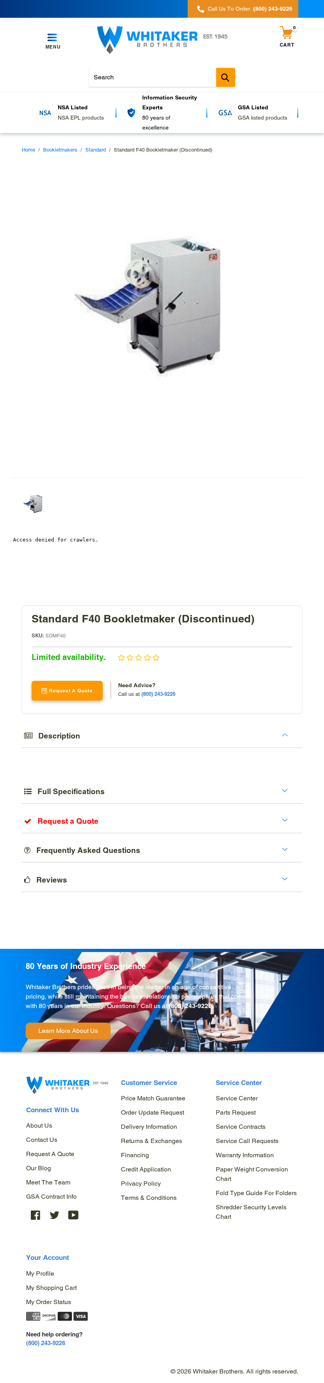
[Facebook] (35, 1215)
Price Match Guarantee (153, 1098)
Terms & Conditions (149, 1197)
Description (56, 735)
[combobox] (162, 77)
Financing (135, 1155)
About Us (39, 1125)
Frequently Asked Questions (85, 850)
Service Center (237, 1098)
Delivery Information (149, 1126)
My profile (40, 1273)
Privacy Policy (141, 1183)
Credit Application (146, 1169)
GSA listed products (262, 117)
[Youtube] (73, 1215)
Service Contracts (241, 1126)
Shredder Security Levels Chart (251, 1211)
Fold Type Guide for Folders (256, 1193)
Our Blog (38, 1168)
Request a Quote (50, 1154)
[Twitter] (54, 1215)
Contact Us (41, 1139)
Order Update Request (152, 1112)
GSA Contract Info (51, 1196)
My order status (48, 1302)
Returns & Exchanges (151, 1141)
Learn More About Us (68, 1030)
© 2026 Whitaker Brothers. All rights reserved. (234, 1371)
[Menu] (53, 38)
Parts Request (236, 1112)
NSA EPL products (81, 117)
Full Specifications (68, 791)
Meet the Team (48, 1182)
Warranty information (245, 1155)
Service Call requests (247, 1141)
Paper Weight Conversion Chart (252, 1174)
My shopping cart (51, 1287)
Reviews (48, 879)
